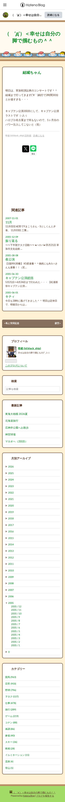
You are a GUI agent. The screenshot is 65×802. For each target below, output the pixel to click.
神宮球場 (10, 434)
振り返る (11, 241)
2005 (11, 603)
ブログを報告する (45, 795)
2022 (11, 492)
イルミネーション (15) (17, 755)
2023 (11, 486)
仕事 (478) (10, 703)
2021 (11, 499)
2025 (11, 473)
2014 (11, 544)
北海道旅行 (11, 420)
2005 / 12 (16, 606)
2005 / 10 (16, 613)
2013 (11, 551)
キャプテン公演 (14, 110)
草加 (18, 90)
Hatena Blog (29, 795)
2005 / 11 (16, 610)
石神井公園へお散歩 (17, 427)
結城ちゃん (32, 72)
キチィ (10, 296)
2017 (11, 525)
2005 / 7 (15, 624)
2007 (11, 590)
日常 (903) (10, 683)
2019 (11, 512)
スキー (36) (11, 742)
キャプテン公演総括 (19, 278)
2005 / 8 (15, 620)
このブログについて (16, 365)
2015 (11, 538)
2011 (11, 564)
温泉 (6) (9, 761)
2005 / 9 (15, 617)
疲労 (58, 323)
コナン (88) (11, 722)
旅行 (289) (10, 709)
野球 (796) (10, 690)
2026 (11, 466)
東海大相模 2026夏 (16, 413)
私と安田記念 (11, 323)
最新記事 (16, 405)
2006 (11, 596)
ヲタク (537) (12, 696)
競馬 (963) (10, 677)
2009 (11, 577)
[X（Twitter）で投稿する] (25, 148)
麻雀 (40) (10, 735)
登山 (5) (9, 768)
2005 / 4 (15, 634)
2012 (11, 557)
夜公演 (10, 259)
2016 (11, 531)
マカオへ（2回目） (16, 441)
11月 (8, 222)
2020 (11, 505)
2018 (11, 518)
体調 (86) (10, 729)
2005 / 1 (15, 645)
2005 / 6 (15, 627)
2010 (11, 570)
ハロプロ (10, 119)
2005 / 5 (15, 631)
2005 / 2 (15, 641)
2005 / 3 (15, 638)
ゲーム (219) (12, 716)
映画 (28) (10, 748)
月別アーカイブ (21, 458)
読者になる (53, 14)
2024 (11, 479)
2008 (11, 583)
